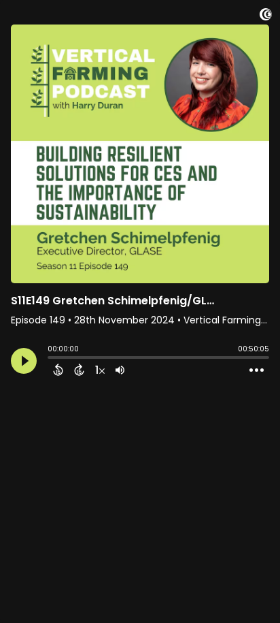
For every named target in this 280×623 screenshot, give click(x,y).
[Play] (24, 361)
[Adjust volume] (120, 370)
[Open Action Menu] (256, 370)
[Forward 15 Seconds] (79, 370)
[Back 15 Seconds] (58, 370)
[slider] (51, 359)
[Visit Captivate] (266, 16)
